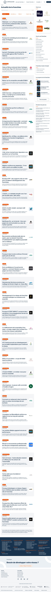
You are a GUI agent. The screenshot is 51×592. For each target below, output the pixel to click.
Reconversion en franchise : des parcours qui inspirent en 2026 (43, 131)
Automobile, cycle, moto (14, 14)
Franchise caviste (17, 544)
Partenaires (3, 571)
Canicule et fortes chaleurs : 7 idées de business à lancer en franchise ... (42, 113)
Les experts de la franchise (43, 77)
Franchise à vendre (39, 44)
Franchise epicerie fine (18, 542)
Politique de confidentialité (28, 590)
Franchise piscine (5, 553)
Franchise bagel (4, 548)
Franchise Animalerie (30, 547)
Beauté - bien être (29, 14)
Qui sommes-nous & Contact (19, 590)
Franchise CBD (29, 546)
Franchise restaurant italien (6, 550)
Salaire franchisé (20, 575)
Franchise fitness (42, 552)
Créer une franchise (39, 42)
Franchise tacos (4, 547)
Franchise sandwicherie (6, 546)
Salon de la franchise (4, 574)
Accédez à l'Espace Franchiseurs (25, 565)
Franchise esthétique (42, 554)
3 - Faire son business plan (40, 72)
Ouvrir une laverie (38, 55)
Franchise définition (4, 573)
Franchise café (4, 544)
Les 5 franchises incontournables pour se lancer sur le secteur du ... (43, 121)
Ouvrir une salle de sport (39, 57)
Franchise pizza (4, 542)
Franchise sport (29, 542)
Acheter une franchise (39, 60)
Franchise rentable (39, 47)
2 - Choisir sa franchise (39, 70)
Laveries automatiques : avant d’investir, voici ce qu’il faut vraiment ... (43, 108)
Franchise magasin (39, 49)
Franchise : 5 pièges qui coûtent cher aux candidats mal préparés (43, 119)
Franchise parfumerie (42, 553)
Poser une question (43, 99)
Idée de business (20, 571)
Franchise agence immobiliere (19, 548)
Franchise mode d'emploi (42, 66)
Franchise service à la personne (44, 547)
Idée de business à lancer (40, 50)
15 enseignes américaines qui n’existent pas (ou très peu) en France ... (42, 111)
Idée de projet (38, 52)
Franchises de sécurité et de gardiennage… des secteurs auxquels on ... (42, 129)
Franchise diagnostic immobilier (19, 549)
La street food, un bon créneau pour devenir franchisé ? (43, 124)
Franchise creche (42, 548)
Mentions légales (36, 590)
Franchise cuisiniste (29, 548)
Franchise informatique (30, 541)
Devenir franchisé (38, 39)
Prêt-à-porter (28, 552)
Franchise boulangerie (18, 541)
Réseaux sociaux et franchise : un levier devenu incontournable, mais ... (42, 116)
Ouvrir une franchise (41, 36)
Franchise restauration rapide (7, 541)
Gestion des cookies (44, 590)
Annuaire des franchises (39, 41)
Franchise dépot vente (30, 544)
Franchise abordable (20, 576)
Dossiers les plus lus (41, 105)
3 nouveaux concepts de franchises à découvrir (41, 126)
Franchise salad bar (5, 549)
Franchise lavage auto (42, 542)
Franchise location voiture (43, 541)
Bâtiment (20, 14)
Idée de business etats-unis (40, 54)
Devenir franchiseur (4, 576)
